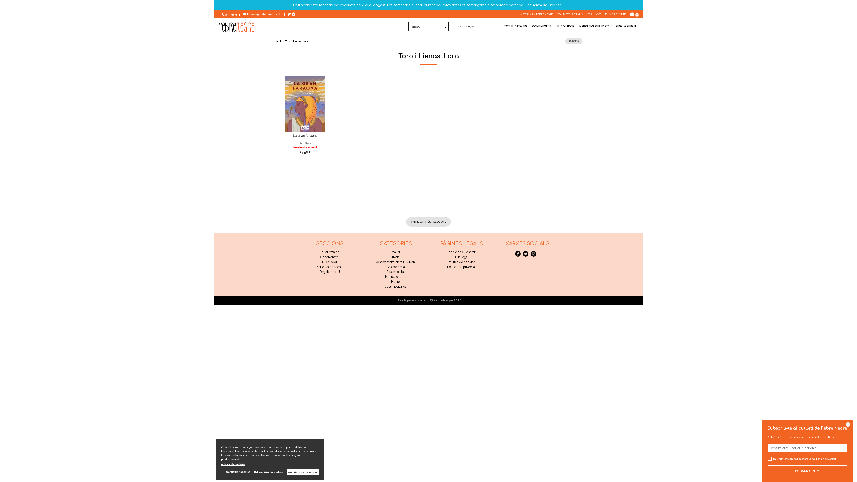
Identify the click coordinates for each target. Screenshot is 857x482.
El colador (565, 26)
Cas (589, 14)
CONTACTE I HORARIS (570, 14)
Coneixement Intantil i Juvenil (395, 262)
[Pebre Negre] (236, 29)
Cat (598, 14)
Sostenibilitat (396, 272)
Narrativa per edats (594, 26)
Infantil (395, 252)
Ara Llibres (305, 143)
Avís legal (461, 257)
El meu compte (615, 14)
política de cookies (233, 464)
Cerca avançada (466, 26)
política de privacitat (824, 459)
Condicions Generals (461, 252)
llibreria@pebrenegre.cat (264, 14)
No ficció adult (395, 276)
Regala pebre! (625, 26)
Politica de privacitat (461, 267)
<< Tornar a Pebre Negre (536, 14)
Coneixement (542, 26)
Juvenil (396, 257)
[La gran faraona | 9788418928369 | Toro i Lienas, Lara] (305, 104)
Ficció (395, 281)
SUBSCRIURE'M (807, 471)
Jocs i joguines (395, 286)
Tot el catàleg (515, 26)
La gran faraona (305, 135)
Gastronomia (395, 267)
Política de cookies (461, 262)
